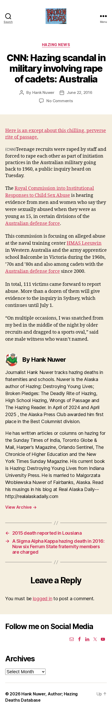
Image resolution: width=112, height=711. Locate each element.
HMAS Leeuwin (84, 243)
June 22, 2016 (79, 92)
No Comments (59, 100)
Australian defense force (32, 224)
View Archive (20, 507)
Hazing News (56, 44)
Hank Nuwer (43, 92)
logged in (42, 598)
